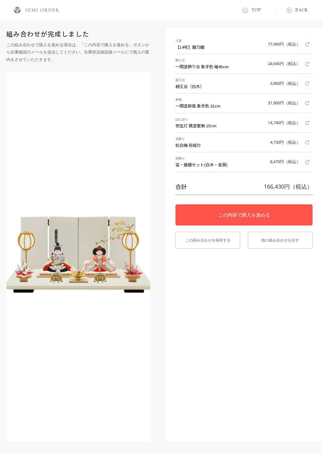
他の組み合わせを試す (280, 240)
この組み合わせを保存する (207, 240)
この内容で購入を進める (244, 215)
